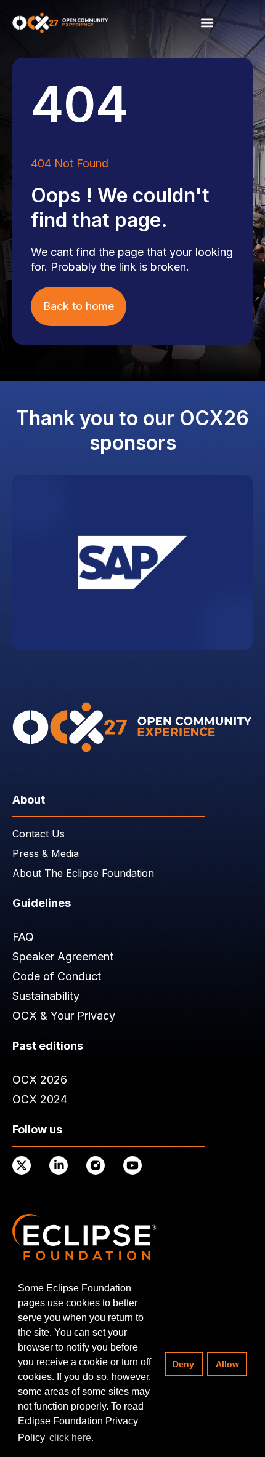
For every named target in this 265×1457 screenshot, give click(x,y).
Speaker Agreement (62, 956)
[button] (207, 22)
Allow (227, 1364)
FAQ (23, 936)
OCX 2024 (39, 1099)
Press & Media (45, 853)
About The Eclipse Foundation (83, 873)
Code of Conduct (56, 976)
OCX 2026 (39, 1079)
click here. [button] (71, 1437)
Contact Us (38, 834)
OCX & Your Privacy (63, 1015)
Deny (183, 1364)
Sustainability (46, 995)
